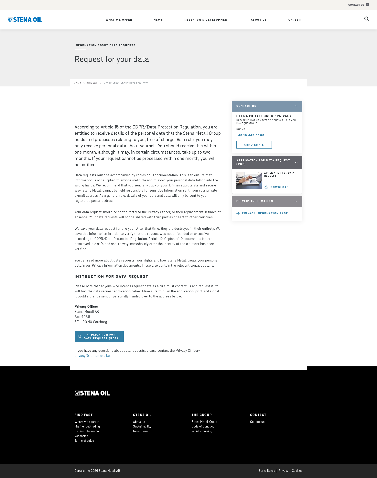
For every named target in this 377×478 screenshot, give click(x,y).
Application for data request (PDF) (101, 336)
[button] (267, 106)
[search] (366, 20)
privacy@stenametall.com (95, 356)
